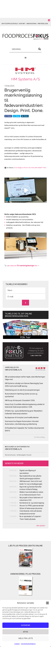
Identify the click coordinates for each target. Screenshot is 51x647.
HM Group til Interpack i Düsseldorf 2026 (20, 400)
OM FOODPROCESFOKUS (9, 23)
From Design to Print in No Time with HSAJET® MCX (30, 167)
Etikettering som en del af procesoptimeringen (22, 390)
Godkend (25, 625)
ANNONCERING (31, 23)
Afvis (25, 632)
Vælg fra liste (25, 638)
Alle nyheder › (41, 526)
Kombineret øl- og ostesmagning (32, 503)
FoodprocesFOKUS (26, 36)
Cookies (17, 644)
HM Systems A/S (25, 79)
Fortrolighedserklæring (28, 644)
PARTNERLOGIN (43, 23)
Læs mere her (36, 355)
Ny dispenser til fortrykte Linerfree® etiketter (22, 417)
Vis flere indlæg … (40, 437)
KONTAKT (22, 23)
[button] (47, 603)
